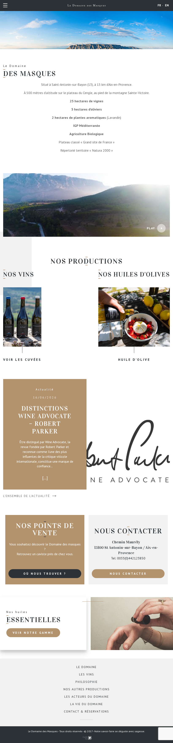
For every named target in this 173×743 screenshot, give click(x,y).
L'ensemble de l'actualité (26, 496)
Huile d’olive (134, 359)
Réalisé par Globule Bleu (86, 738)
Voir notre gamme (33, 633)
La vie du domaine (86, 704)
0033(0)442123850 (131, 558)
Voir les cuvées (22, 359)
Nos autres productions (87, 689)
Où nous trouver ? (44, 574)
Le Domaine (86, 667)
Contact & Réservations (86, 711)
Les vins (86, 674)
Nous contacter (128, 574)
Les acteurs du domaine (86, 697)
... (44, 478)
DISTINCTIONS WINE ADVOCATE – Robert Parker (45, 420)
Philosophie (87, 682)
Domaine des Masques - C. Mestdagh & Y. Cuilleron (86, 5)
